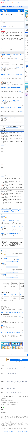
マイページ (6, 400)
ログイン (11, 2)
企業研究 (12, 368)
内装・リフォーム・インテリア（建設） (8, 428)
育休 (17, 211)
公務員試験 (14, 388)
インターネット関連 (12, 421)
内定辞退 (11, 373)
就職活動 (8, 388)
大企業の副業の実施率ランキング (13, 418)
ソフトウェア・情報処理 (7, 421)
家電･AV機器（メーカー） (23, 424)
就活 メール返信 (11, 375)
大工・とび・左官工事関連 (15, 428)
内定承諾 (8, 373)
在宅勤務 (2, 211)
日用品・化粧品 (2, 423)
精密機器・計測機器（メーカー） (4, 424)
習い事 (16, 392)
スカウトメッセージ (3, 400)
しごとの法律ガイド (8, 404)
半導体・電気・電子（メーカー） (14, 424)
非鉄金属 (19, 423)
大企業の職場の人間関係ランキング (13, 417)
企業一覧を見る (21, 292)
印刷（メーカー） (24, 422)
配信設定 (12, 400)
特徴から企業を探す (5, 402)
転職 (10, 388)
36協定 (20, 381)
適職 (7, 368)
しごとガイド (11, 404)
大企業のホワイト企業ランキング (24, 416)
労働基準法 (18, 381)
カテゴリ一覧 (13, 396)
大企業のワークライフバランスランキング (5, 417)
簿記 (9, 392)
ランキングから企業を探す (10, 402)
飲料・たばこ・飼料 (7, 422)
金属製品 (22, 423)
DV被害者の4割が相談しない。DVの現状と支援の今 (5, 0)
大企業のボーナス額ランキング (10, 416)
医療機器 (9, 424)
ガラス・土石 (14, 423)
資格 (4, 211)
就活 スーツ (8, 375)
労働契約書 (26, 381)
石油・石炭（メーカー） (7, 423)
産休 (15, 211)
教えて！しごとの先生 (8, 396)
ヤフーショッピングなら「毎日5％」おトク (17, 2)
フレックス (9, 211)
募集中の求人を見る (12, 261)
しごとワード (14, 404)
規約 (14, 431)
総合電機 (19, 424)
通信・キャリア (2, 421)
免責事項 (22, 431)
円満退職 (17, 373)
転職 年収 (15, 368)
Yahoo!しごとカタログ (3, 396)
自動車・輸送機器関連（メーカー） (4, 425)
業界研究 (10, 368)
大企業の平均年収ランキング (3, 416)
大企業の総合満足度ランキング (17, 416)
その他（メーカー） (10, 425)
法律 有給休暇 (8, 381)
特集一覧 (17, 404)
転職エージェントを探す (16, 402)
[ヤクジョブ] (6, 346)
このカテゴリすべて (18, 388)
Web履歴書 (9, 400)
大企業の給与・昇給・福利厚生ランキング (5, 418)
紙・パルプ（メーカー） (18, 422)
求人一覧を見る (21, 239)
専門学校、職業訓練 (12, 392)
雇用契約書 (23, 381)
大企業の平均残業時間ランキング (21, 417)
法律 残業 (12, 381)
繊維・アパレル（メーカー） (13, 422)
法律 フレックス (14, 381)
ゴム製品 (11, 423)
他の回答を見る (11, 49)
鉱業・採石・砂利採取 (23, 428)
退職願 (15, 373)
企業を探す (2, 402)
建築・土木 (2, 428)
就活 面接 (15, 375)
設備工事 (19, 428)
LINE (4, 407)
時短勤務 (13, 211)
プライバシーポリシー (5, 431)
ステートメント (18, 431)
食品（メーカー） (2, 422)
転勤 (6, 211)
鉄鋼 (16, 423)
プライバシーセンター (10, 431)
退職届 (13, 373)
